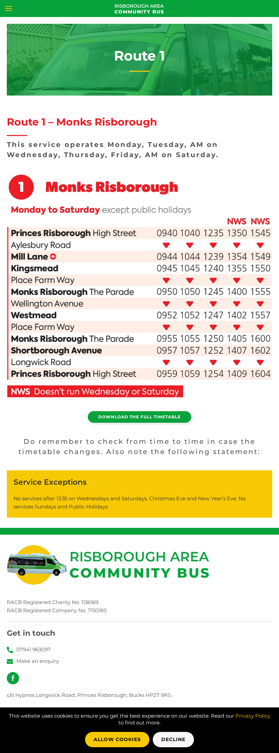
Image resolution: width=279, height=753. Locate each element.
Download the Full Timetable (139, 416)
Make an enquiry (37, 661)
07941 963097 (33, 649)
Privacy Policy (252, 716)
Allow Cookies (117, 739)
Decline (173, 739)
